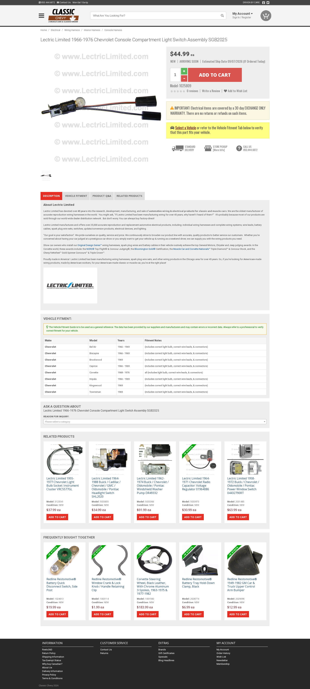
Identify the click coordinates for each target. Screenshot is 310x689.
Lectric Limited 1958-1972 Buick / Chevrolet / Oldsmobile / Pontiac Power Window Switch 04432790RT (243, 485)
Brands (162, 649)
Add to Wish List (237, 90)
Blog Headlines (166, 660)
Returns (104, 653)
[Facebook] (263, 2)
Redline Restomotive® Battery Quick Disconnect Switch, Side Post (62, 584)
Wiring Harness (72, 30)
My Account (223, 649)
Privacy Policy (49, 674)
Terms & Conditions (52, 678)
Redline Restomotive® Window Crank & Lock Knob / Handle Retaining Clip (108, 584)
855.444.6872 (48, 2)
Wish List (221, 656)
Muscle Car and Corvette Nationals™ (191, 249)
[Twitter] (268, 2)
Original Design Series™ (90, 245)
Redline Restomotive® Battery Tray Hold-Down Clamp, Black (198, 582)
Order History (223, 653)
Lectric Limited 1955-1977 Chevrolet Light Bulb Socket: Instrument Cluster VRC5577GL (62, 483)
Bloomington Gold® (145, 249)
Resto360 (47, 649)
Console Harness (113, 30)
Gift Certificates (166, 653)
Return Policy (48, 653)
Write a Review (211, 90)
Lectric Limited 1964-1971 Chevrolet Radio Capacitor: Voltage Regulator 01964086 (196, 483)
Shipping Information (53, 656)
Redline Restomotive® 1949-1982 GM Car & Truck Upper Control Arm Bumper (242, 584)
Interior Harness (92, 30)
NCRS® (90, 249)
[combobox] (155, 421)
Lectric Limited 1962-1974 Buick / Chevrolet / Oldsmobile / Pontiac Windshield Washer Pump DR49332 (153, 485)
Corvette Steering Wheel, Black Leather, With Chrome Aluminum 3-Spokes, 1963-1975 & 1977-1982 (153, 586)
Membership (223, 664)
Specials (162, 656)
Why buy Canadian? (52, 664)
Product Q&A (102, 196)
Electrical (55, 30)
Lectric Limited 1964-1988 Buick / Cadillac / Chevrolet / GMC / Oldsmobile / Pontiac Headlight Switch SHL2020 (106, 487)
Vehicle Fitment (76, 196)
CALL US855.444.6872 (250, 148)
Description (51, 196)
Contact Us (65, 2)
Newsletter (222, 660)
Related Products (129, 196)
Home (44, 30)
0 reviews (192, 90)
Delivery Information (52, 671)
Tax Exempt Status (51, 660)
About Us (47, 667)
